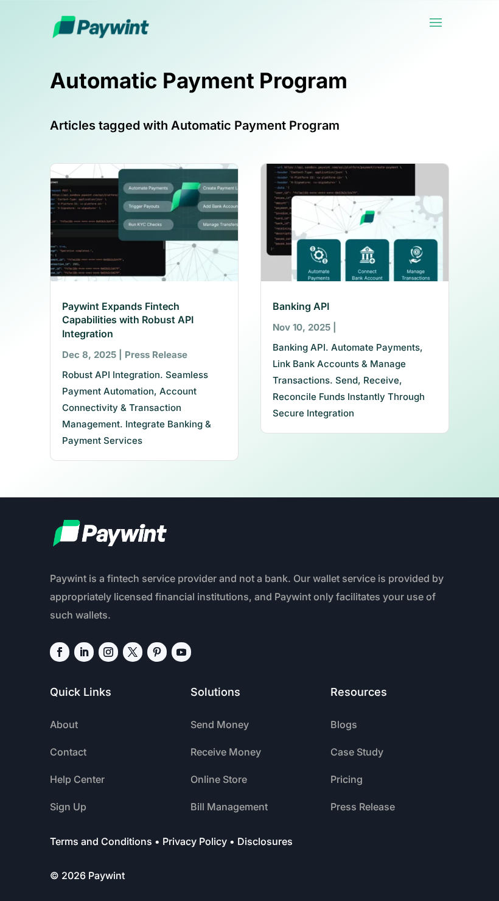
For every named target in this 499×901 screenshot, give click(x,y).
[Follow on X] (132, 652)
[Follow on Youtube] (181, 652)
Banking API (301, 306)
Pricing (346, 779)
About (64, 724)
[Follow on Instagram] (108, 652)
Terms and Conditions (101, 841)
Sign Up (68, 807)
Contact (68, 752)
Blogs (343, 724)
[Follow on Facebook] (59, 652)
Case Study (356, 752)
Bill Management (229, 807)
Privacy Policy (194, 841)
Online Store (218, 779)
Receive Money (225, 752)
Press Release (156, 354)
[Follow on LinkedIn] (84, 652)
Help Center (77, 779)
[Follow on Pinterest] (157, 652)
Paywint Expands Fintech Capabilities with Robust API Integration (128, 320)
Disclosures (265, 841)
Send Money (219, 724)
